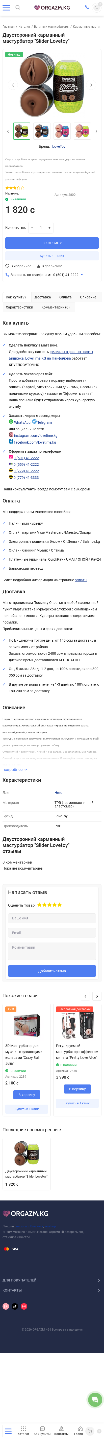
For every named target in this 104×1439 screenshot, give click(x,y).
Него (58, 793)
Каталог (24, 26)
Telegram (44, 422)
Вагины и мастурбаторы (51, 26)
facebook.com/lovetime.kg (35, 442)
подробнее (12, 769)
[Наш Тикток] (15, 1306)
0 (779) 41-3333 (26, 478)
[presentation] (13, 85)
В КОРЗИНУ (52, 243)
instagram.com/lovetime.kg (36, 436)
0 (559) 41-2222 (26, 464)
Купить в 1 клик (52, 256)
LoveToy (58, 146)
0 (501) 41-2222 (66, 275)
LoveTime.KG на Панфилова (48, 358)
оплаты (81, 580)
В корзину (26, 1095)
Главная (9, 26)
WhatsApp (22, 422)
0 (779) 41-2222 (26, 471)
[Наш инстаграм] (6, 1306)
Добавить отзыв (52, 971)
